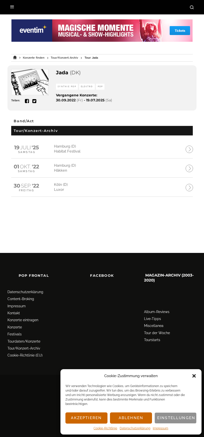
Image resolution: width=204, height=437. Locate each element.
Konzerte (14, 327)
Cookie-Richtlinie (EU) (25, 355)
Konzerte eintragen (22, 320)
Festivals (14, 334)
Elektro (87, 86)
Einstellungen (176, 418)
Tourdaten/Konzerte (23, 341)
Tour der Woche (157, 333)
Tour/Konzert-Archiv (23, 348)
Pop (100, 86)
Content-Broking (20, 299)
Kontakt (13, 313)
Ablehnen (131, 418)
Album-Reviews (156, 312)
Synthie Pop (67, 86)
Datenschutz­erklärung (135, 428)
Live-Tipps (152, 319)
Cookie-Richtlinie (105, 428)
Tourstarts (152, 340)
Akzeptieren (86, 418)
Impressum (160, 428)
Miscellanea (153, 326)
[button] (194, 375)
